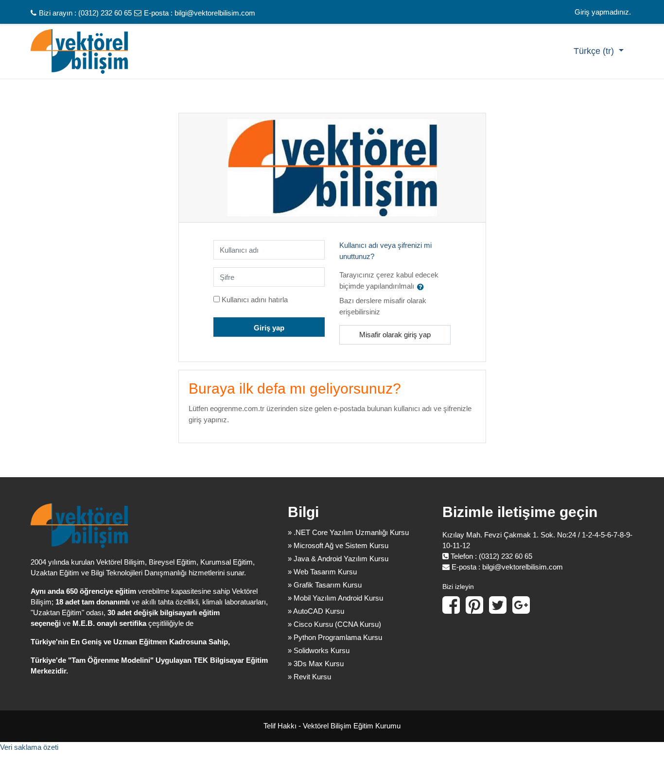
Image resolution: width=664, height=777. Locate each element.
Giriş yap (269, 328)
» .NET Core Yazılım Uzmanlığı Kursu (348, 532)
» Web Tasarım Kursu (322, 572)
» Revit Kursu (309, 677)
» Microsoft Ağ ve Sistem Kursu (338, 545)
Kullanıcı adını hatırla (255, 299)
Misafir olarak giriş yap (395, 334)
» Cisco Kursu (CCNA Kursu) (334, 624)
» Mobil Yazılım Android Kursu (335, 598)
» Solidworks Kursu (318, 650)
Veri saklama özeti (29, 747)
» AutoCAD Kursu (316, 611)
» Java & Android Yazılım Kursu (338, 558)
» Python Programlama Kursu (335, 637)
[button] (422, 286)
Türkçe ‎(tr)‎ (595, 51)
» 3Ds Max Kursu (316, 663)
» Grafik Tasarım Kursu (325, 585)
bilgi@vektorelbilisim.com (215, 13)
